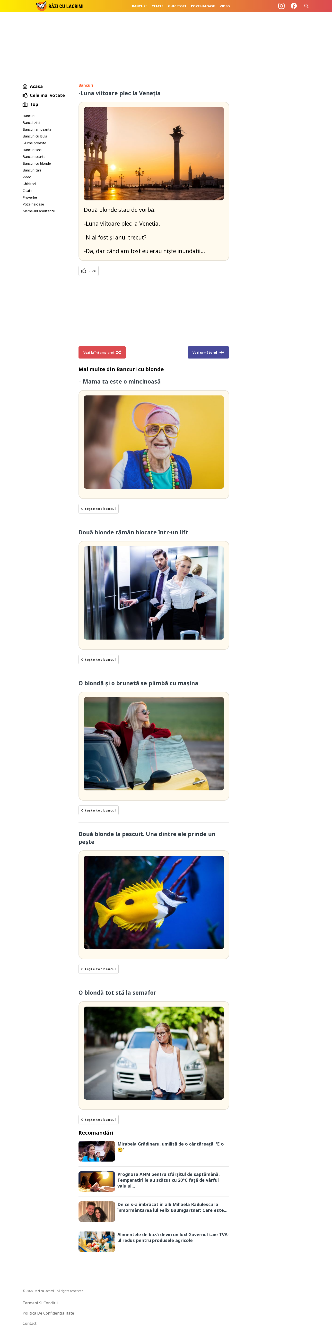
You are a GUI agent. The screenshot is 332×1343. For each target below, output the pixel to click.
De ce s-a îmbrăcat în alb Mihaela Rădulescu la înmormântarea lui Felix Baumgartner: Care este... (172, 1207)
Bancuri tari (32, 170)
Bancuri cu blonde (37, 163)
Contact (29, 1323)
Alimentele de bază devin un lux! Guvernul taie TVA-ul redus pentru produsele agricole (173, 1237)
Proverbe (30, 197)
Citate (157, 6)
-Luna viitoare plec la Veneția (120, 93)
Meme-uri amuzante (39, 211)
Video (225, 6)
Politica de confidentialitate (48, 1313)
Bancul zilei (31, 122)
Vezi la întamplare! (98, 352)
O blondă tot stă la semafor (117, 992)
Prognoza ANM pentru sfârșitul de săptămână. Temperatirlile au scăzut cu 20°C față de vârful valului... (168, 1180)
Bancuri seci (32, 149)
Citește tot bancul (98, 508)
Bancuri (139, 6)
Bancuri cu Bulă (35, 136)
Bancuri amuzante (37, 129)
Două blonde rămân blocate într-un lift (133, 532)
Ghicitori (177, 6)
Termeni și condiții (40, 1303)
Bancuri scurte (34, 156)
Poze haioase (203, 6)
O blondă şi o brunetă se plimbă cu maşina (138, 683)
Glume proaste (34, 143)
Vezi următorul (204, 352)
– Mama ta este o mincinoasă (120, 381)
